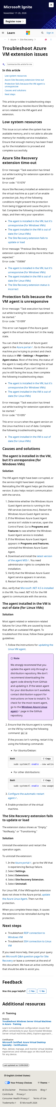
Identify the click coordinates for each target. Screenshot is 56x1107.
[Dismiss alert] (51, 4)
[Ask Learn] (45, 39)
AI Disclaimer (9, 1089)
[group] (31, 764)
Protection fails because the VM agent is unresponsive (25, 85)
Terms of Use (39, 1098)
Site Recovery (26, 39)
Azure (13, 39)
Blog (42, 1089)
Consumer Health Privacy (14, 1098)
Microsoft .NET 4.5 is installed (37, 588)
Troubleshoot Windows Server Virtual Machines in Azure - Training (26, 1022)
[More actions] (51, 39)
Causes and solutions (15, 90)
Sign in (50, 32)
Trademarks (8, 1102)
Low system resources (16, 75)
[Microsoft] (28, 33)
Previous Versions (28, 1089)
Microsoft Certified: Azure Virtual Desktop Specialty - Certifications (24, 1043)
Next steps (10, 94)
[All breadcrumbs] (5, 39)
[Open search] (42, 33)
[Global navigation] (3, 33)
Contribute (7, 1094)
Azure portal (24, 347)
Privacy (20, 1094)
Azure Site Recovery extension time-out (24, 79)
